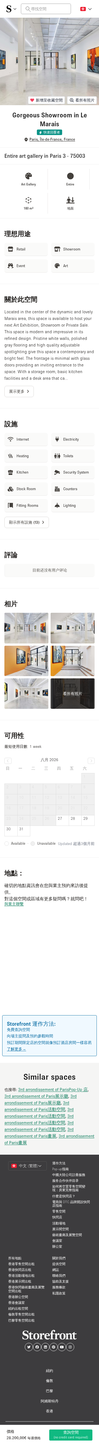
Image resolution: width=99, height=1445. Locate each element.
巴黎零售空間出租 (21, 1320)
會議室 (57, 1240)
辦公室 (57, 1246)
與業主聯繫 (14, 904)
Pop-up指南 (60, 1169)
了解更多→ (16, 1049)
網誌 (55, 1269)
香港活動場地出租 (21, 1275)
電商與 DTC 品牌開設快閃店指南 (71, 1203)
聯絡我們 (58, 1275)
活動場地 (58, 1223)
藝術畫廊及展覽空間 (67, 1235)
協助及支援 (60, 1281)
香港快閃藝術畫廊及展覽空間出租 (26, 1289)
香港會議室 (16, 1302)
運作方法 (58, 1163)
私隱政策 (58, 1293)
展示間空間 (60, 1229)
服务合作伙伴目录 (65, 1180)
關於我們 (58, 1258)
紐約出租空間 (18, 1308)
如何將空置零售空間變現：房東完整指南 (68, 1188)
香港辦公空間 (18, 1297)
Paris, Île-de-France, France (52, 139)
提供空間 (58, 1264)
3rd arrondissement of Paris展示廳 (36, 1096)
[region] (49, 968)
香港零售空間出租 (21, 1264)
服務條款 (58, 1287)
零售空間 (58, 1211)
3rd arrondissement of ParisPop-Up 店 (53, 1089)
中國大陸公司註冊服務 (68, 1175)
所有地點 (14, 1258)
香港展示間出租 (19, 1281)
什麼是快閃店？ (63, 1196)
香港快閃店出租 (19, 1269)
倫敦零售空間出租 (21, 1314)
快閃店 (57, 1217)
